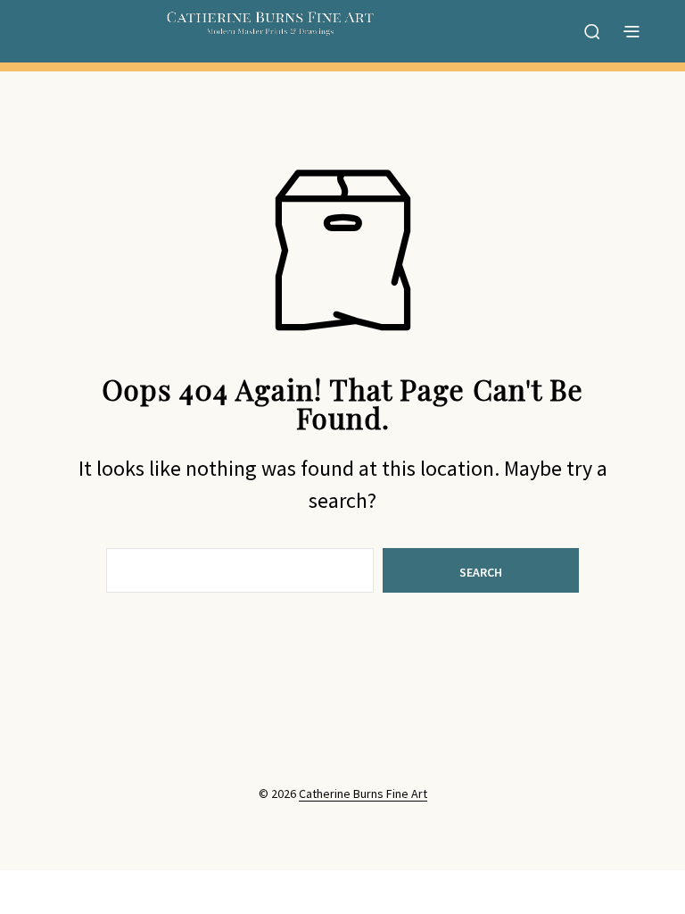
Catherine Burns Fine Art (363, 794)
